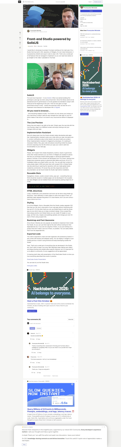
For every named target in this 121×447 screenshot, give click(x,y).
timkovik (33, 333)
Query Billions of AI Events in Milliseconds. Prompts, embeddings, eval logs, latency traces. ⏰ (50, 410)
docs (39, 199)
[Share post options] (20, 52)
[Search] (23, 2)
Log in (90, 1)
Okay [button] (24, 444)
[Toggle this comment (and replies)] (28, 336)
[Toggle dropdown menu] (73, 270)
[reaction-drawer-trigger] (20, 33)
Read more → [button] (84, 114)
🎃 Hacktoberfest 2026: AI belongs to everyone (90, 98)
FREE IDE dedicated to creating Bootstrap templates (90, 35)
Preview (39, 328)
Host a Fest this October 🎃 (39, 301)
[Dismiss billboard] (104, 427)
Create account (97, 1)
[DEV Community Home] (19, 2)
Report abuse (55, 375)
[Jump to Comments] (20, 38)
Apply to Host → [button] (32, 311)
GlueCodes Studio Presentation (36, 259)
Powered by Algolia (60, 1)
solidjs (45, 46)
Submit (32, 328)
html (35, 46)
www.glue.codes (32, 265)
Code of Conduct (46, 375)
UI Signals (57, 107)
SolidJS (49, 98)
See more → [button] (31, 423)
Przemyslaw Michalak (35, 30)
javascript (30, 46)
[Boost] (20, 47)
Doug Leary (33, 357)
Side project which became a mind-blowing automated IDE (90, 49)
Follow (91, 11)
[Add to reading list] (20, 43)
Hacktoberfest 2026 (85, 106)
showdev (40, 46)
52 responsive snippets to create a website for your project (90, 42)
